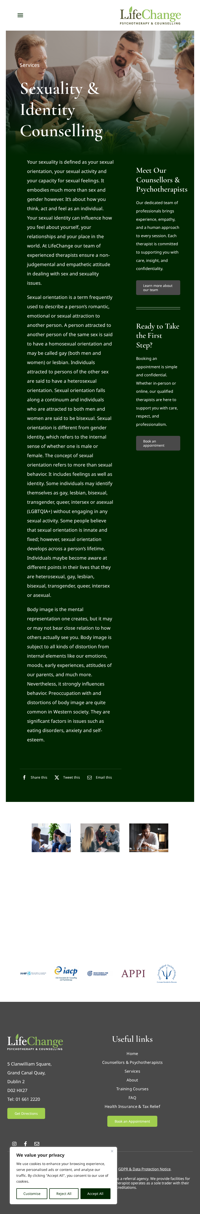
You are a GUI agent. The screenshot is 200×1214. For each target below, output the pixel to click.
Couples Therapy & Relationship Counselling (98, 874)
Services (30, 64)
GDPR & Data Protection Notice (144, 1168)
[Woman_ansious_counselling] (51, 825)
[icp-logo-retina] (100, 973)
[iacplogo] (66, 968)
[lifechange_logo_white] (35, 1036)
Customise (31, 1193)
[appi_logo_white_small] (133, 971)
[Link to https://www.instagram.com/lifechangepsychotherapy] (14, 1143)
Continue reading (49, 898)
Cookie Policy (40, 1181)
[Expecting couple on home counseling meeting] (100, 825)
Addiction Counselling (145, 867)
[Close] (112, 1151)
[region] (63, 1175)
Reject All (63, 1193)
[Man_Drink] (148, 825)
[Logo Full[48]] (33, 973)
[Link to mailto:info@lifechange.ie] (36, 1143)
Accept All (95, 1193)
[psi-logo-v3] (167, 966)
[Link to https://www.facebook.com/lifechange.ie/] (25, 1143)
